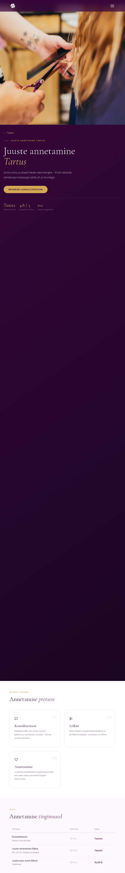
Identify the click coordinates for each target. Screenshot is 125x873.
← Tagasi (9, 132)
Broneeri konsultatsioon (26, 189)
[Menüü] (112, 6)
